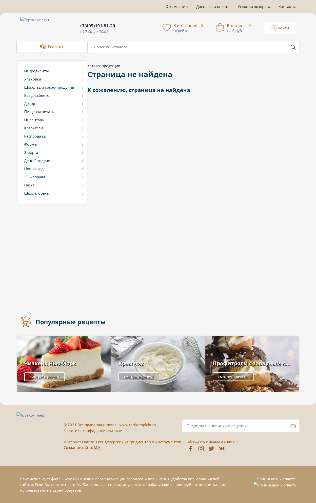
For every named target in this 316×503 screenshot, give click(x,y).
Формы (30, 144)
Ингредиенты (36, 70)
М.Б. (97, 447)
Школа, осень (36, 193)
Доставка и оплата (212, 6)
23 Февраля (34, 176)
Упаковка (32, 79)
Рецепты (55, 46)
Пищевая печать (39, 111)
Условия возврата (254, 6)
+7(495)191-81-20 (97, 26)
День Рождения (38, 160)
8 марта (31, 152)
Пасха (29, 184)
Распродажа (35, 136)
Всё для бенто (36, 95)
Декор (29, 103)
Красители (33, 127)
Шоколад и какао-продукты (49, 87)
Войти (283, 27)
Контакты (287, 6)
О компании (176, 6)
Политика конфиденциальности (93, 430)
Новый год (34, 168)
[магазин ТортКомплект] (40, 26)
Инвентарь (34, 119)
